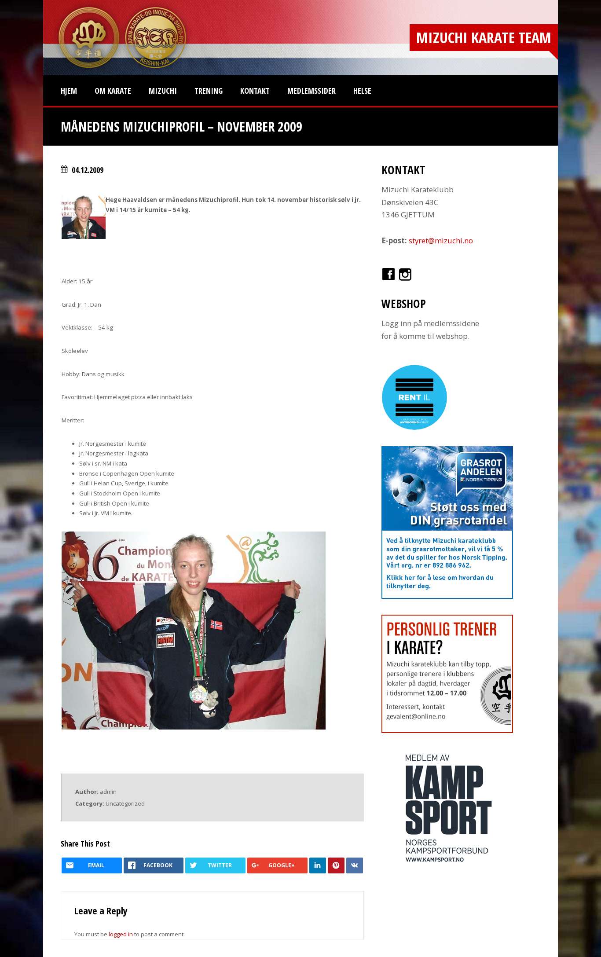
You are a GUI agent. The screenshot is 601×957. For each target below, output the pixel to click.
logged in (121, 934)
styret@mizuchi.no (441, 240)
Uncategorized (125, 803)
